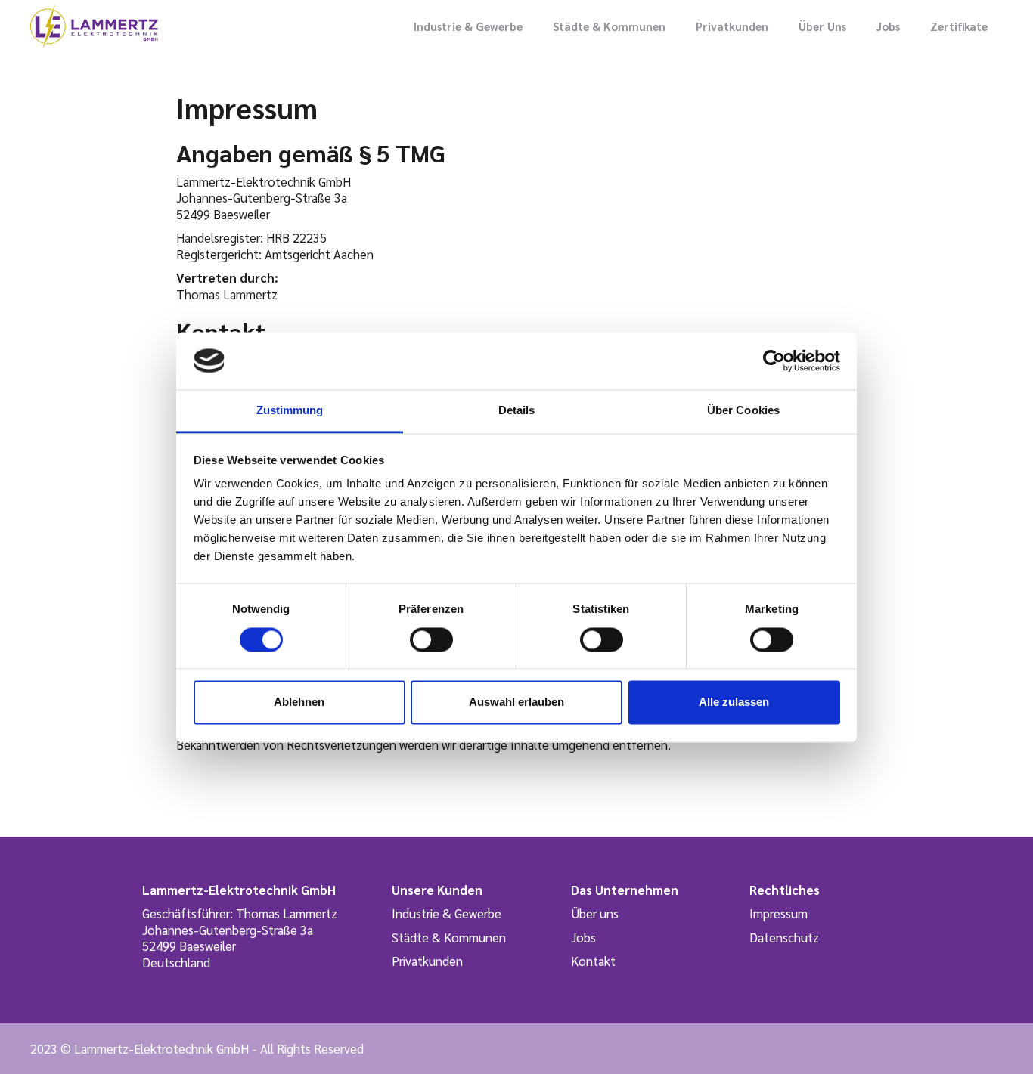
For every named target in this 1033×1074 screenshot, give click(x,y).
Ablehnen (299, 702)
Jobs (888, 26)
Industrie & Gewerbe (468, 26)
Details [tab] (516, 410)
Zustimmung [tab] (290, 410)
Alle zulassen (734, 702)
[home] (94, 26)
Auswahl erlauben (516, 702)
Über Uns (822, 26)
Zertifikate (959, 26)
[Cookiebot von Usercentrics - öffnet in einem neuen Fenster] (774, 360)
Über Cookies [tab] (743, 410)
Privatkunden (732, 26)
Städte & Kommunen (609, 26)
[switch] (431, 639)
